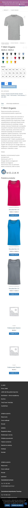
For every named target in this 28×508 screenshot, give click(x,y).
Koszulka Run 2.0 (14, 209)
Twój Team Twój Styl (7, 402)
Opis (2, 103)
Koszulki (22, 43)
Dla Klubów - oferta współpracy (10, 395)
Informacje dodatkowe (12, 103)
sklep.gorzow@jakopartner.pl (9, 497)
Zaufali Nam (4, 406)
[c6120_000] (11, 58)
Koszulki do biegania (14, 207)
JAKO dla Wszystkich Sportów (9, 392)
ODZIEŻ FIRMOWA (14, 43)
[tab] (2, 103)
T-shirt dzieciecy (21, 95)
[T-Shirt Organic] (23, 47)
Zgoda (7, 505)
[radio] (2, 69)
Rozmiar (3, 66)
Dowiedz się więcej (17, 505)
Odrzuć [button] (23, 4)
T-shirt (7, 95)
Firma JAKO (4, 388)
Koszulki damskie (14, 93)
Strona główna (5, 43)
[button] (24, 17)
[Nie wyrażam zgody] (25, 503)
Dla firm (3, 399)
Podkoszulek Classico (14, 328)
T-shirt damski (13, 95)
